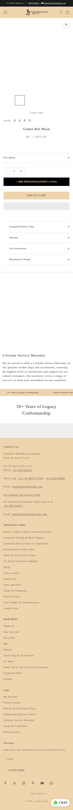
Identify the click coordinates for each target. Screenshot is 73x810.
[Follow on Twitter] (14, 783)
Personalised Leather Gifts (19, 549)
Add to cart (36, 195)
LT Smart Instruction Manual (21, 561)
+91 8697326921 (22, 470)
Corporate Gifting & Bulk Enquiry (24, 537)
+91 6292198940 (55, 478)
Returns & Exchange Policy (20, 708)
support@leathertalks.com (54, 3)
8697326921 (34, 3)
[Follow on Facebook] (5, 783)
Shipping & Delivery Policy (20, 714)
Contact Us (10, 579)
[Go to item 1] (8, 100)
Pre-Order (9, 638)
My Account (11, 696)
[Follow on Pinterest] (33, 783)
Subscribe (17, 770)
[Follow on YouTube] (42, 783)
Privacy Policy (12, 596)
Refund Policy (12, 732)
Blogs (7, 567)
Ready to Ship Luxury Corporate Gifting (27, 532)
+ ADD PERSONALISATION (36, 181)
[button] (36, 206)
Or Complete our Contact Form (22, 495)
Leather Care (11, 608)
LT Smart (9, 661)
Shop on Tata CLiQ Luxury (20, 555)
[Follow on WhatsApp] (51, 783)
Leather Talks (36, 113)
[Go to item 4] (42, 100)
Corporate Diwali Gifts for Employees (26, 543)
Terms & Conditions (15, 590)
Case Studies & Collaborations (21, 602)
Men (6, 643)
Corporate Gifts (13, 673)
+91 (20, 478)
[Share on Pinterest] (24, 120)
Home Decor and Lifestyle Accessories (26, 667)
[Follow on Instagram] (24, 783)
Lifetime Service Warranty (19, 720)
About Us (9, 626)
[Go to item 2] (20, 100)
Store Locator (12, 573)
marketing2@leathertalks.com (29, 514)
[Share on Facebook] (14, 120)
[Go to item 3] (31, 100)
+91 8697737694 (33, 478)
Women (8, 649)
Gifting (8, 679)
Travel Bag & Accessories (19, 655)
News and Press (13, 585)
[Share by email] (29, 120)
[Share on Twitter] (19, 120)
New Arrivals (11, 632)
